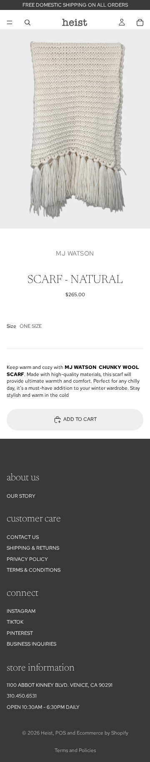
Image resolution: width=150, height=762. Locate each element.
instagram (21, 611)
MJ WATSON (75, 253)
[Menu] (9, 22)
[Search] (27, 22)
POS (60, 733)
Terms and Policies (75, 750)
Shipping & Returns (33, 548)
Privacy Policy (27, 559)
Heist (47, 733)
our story (21, 496)
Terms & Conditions (33, 570)
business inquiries (31, 644)
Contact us (23, 537)
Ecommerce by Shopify (102, 733)
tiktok (15, 622)
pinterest (20, 633)
